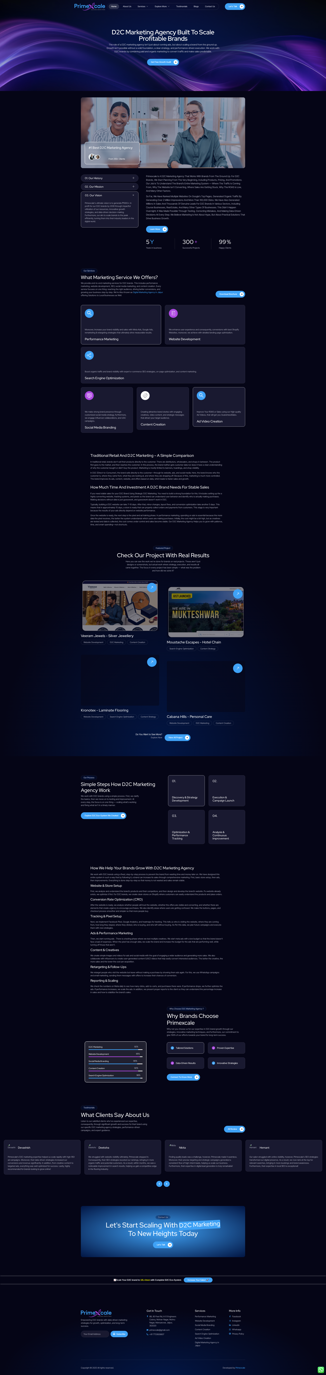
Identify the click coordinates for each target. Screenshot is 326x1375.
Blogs (196, 6)
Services (141, 6)
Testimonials (181, 6)
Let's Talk (233, 6)
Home (114, 6)
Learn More (155, 229)
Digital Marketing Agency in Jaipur (148, 292)
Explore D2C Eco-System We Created (101, 815)
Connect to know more (181, 1077)
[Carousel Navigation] (163, 1181)
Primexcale (240, 1367)
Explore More (161, 6)
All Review (232, 1129)
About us (127, 6)
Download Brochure (228, 294)
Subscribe (120, 1334)
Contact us (210, 6)
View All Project (175, 737)
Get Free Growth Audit (161, 62)
